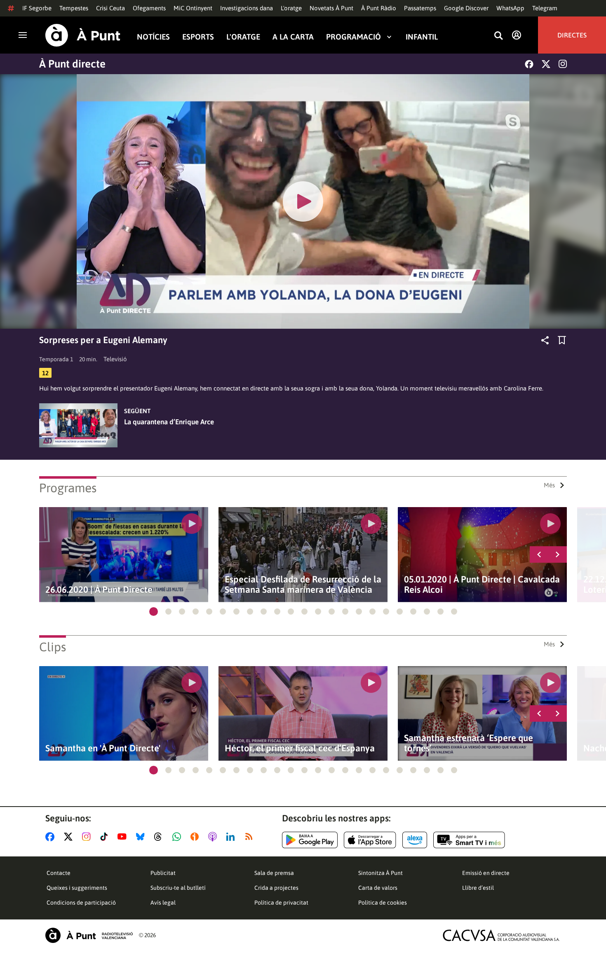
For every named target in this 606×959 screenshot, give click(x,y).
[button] (153, 611)
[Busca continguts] (498, 36)
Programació (353, 36)
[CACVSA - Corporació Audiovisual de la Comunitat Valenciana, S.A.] (501, 935)
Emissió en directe (486, 873)
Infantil (422, 36)
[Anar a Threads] (160, 837)
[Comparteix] (545, 340)
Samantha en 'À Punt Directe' (102, 748)
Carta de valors (377, 887)
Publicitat (163, 873)
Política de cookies (382, 902)
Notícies (153, 36)
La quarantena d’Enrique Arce (169, 422)
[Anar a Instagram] (88, 837)
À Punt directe (72, 64)
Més (549, 485)
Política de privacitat (281, 902)
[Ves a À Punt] (82, 35)
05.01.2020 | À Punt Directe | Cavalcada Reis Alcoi (482, 584)
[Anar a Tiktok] (105, 837)
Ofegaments (149, 8)
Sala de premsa (274, 873)
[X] (546, 64)
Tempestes (73, 8)
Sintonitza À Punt (380, 873)
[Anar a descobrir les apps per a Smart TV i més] (469, 840)
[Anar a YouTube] (123, 837)
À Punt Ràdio (378, 8)
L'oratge (291, 8)
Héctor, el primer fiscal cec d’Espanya (300, 748)
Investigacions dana (246, 8)
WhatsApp (510, 8)
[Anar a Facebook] (51, 837)
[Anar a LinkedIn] (232, 837)
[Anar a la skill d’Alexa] (414, 840)
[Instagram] (563, 64)
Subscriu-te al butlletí (178, 887)
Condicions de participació (81, 902)
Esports (198, 36)
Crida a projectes (276, 887)
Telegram (544, 8)
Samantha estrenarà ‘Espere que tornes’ (468, 743)
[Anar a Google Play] (310, 840)
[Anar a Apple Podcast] (214, 837)
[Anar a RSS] (250, 837)
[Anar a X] (70, 837)
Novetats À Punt (331, 8)
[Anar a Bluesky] (142, 837)
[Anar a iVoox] (196, 837)
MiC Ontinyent (193, 8)
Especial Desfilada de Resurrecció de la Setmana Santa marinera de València (303, 584)
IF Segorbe (37, 8)
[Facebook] (529, 64)
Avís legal (163, 902)
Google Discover (466, 8)
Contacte (58, 873)
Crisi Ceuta (110, 8)
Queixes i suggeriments (77, 887)
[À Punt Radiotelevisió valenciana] (89, 935)
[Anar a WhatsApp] (178, 837)
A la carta (293, 36)
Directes (572, 35)
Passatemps (420, 8)
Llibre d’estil (478, 887)
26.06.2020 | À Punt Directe (99, 590)
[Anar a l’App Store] (370, 840)
